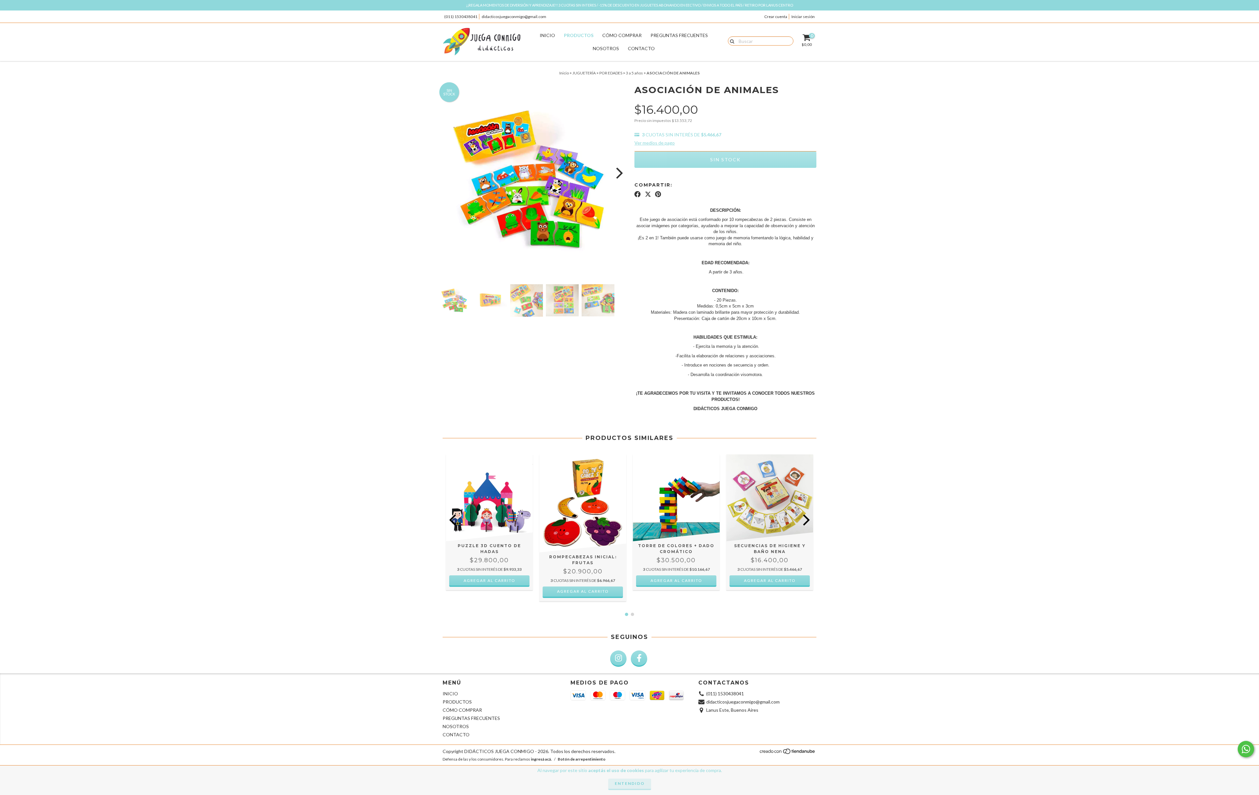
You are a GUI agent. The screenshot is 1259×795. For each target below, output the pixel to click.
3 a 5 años (634, 72)
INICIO (547, 35)
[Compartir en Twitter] (648, 194)
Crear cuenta (775, 16)
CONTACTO (641, 48)
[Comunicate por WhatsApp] (1246, 749)
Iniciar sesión (803, 16)
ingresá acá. (541, 759)
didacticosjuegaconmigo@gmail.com (514, 16)
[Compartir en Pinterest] (658, 194)
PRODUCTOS (578, 35)
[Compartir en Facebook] (637, 194)
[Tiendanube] (787, 753)
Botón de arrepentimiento (582, 759)
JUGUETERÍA (584, 72)
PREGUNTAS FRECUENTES (679, 35)
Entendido (630, 783)
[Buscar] (730, 40)
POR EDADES (610, 72)
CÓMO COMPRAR (622, 35)
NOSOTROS (606, 48)
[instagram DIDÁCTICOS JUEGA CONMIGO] (618, 658)
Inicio (564, 72)
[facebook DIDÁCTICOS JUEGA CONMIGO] (639, 658)
